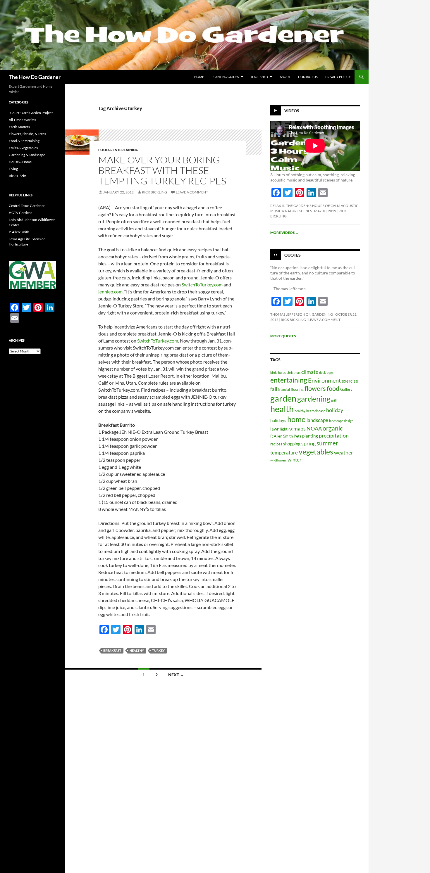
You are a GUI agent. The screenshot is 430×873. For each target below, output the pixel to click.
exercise (350, 380)
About (285, 77)
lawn (274, 428)
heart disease (315, 411)
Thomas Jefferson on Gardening (301, 314)
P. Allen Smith (281, 436)
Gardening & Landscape (27, 155)
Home (199, 77)
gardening (313, 398)
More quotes (285, 336)
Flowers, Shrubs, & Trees (27, 134)
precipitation (334, 435)
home (296, 419)
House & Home (20, 162)
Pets (297, 436)
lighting (286, 429)
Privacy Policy (338, 77)
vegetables (316, 451)
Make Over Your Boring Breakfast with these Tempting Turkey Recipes (162, 170)
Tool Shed (259, 77)
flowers (315, 388)
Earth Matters (19, 127)
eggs (330, 372)
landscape (317, 420)
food (333, 388)
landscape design (341, 421)
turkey (158, 650)
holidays (278, 420)
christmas (293, 372)
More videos (284, 232)
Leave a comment (192, 192)
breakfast (112, 650)
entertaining (288, 380)
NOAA (314, 428)
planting (310, 435)
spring (308, 443)
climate (309, 372)
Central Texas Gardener (27, 205)
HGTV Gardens (20, 212)
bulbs (282, 372)
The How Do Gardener (35, 77)
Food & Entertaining (118, 150)
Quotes (292, 255)
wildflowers (278, 460)
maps (299, 428)
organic (333, 428)
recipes (276, 444)
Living (13, 169)
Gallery (346, 389)
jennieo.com (110, 291)
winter (295, 460)
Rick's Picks (17, 176)
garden (283, 398)
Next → (176, 674)
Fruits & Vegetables (23, 148)
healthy (137, 650)
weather (343, 452)
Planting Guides (225, 77)
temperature (284, 453)
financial (284, 389)
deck (322, 372)
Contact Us (308, 77)
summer (327, 443)
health (282, 409)
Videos (291, 110)
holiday (334, 410)
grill (334, 400)
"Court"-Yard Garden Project (31, 112)
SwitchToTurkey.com (202, 284)
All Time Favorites (22, 119)
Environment (324, 380)
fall (273, 389)
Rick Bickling (154, 192)
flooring (297, 389)
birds (273, 372)
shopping (291, 443)
